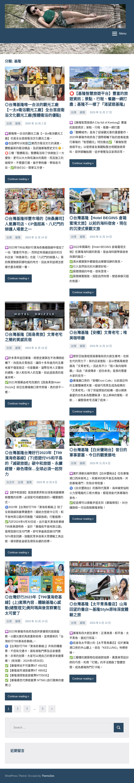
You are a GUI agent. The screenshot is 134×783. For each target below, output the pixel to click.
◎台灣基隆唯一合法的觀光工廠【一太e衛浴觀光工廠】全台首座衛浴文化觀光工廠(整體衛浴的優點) (35, 110)
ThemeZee (48, 775)
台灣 (9, 123)
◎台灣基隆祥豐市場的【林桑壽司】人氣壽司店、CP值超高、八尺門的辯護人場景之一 (34, 224)
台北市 (10, 482)
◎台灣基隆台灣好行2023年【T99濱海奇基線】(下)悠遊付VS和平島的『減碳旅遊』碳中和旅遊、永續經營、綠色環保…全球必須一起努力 (33, 463)
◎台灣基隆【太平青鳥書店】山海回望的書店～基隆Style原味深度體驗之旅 (98, 609)
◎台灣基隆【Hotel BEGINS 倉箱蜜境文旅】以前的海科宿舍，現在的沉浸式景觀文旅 (98, 223)
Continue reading (17, 179)
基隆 (17, 123)
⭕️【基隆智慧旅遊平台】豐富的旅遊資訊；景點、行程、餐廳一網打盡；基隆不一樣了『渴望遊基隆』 (98, 98)
